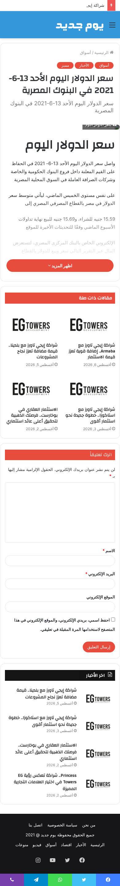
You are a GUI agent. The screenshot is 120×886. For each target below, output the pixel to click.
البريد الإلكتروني (100, 573)
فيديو (37, 844)
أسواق (85, 52)
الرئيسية (102, 52)
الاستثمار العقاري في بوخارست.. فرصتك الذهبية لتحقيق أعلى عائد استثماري (32, 415)
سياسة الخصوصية (62, 824)
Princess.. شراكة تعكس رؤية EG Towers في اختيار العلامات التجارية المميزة (45, 782)
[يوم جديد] (80, 24)
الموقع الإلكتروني (100, 596)
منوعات (21, 844)
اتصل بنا (35, 824)
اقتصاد (66, 844)
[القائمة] (112, 27)
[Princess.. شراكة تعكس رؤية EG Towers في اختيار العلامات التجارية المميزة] (98, 783)
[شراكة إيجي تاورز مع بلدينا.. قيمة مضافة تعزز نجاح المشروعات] (31, 324)
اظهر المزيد (61, 265)
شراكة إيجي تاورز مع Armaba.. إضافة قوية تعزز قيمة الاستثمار (92, 351)
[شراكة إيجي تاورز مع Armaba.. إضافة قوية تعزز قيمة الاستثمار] (88, 324)
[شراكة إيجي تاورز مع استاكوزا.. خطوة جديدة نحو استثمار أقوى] (88, 389)
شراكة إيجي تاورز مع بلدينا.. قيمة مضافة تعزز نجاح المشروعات (33, 351)
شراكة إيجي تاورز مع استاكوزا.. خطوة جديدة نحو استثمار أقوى (90, 415)
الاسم (108, 550)
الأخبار (84, 65)
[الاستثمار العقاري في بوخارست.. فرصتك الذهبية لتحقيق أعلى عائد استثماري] (31, 389)
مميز (65, 65)
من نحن (88, 824)
